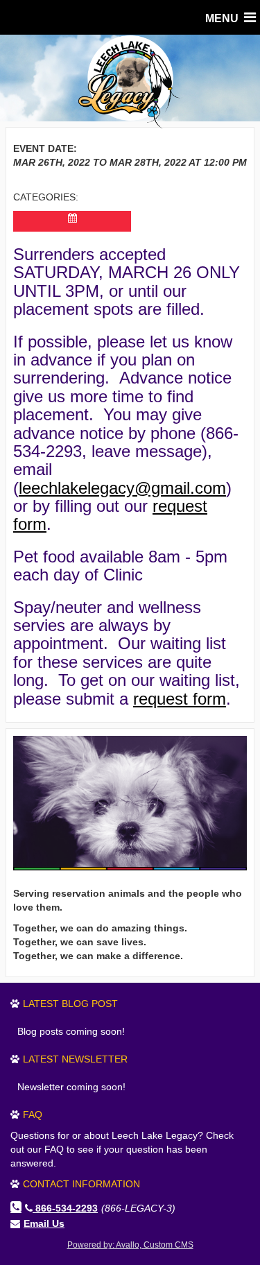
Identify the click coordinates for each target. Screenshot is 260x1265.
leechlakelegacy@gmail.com (122, 488)
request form (179, 698)
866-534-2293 (66, 1208)
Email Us (44, 1223)
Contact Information (81, 1183)
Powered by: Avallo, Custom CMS (130, 1245)
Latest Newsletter (75, 1059)
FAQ (32, 1114)
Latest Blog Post (70, 1003)
